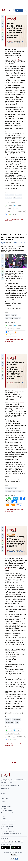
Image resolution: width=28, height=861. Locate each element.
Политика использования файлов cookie (11, 833)
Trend (17, 60)
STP (17, 722)
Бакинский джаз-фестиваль (13, 318)
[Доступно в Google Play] (16, 847)
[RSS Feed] (22, 841)
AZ (14, 858)
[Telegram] (15, 841)
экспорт (8, 719)
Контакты (3, 808)
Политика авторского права (8, 831)
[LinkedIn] (19, 841)
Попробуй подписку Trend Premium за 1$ (14, 220)
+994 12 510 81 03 (5, 787)
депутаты (18, 194)
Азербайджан (9, 194)
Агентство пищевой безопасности (14, 491)
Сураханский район (11, 488)
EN (11, 858)
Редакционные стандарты (7, 810)
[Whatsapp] (2, 841)
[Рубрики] (25, 10)
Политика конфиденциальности (9, 828)
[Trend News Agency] (5, 775)
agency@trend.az (5, 788)
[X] (9, 841)
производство (9, 722)
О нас (2, 804)
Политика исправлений (7, 812)
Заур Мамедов (17, 197)
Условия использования (7, 826)
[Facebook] (5, 841)
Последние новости (6, 796)
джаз (7, 315)
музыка (14, 315)
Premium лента (4, 798)
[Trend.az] (5, 10)
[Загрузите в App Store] (5, 847)
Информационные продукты (8, 820)
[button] (2, 16)
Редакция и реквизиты (6, 806)
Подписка (3, 818)
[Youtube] (12, 841)
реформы (8, 197)
